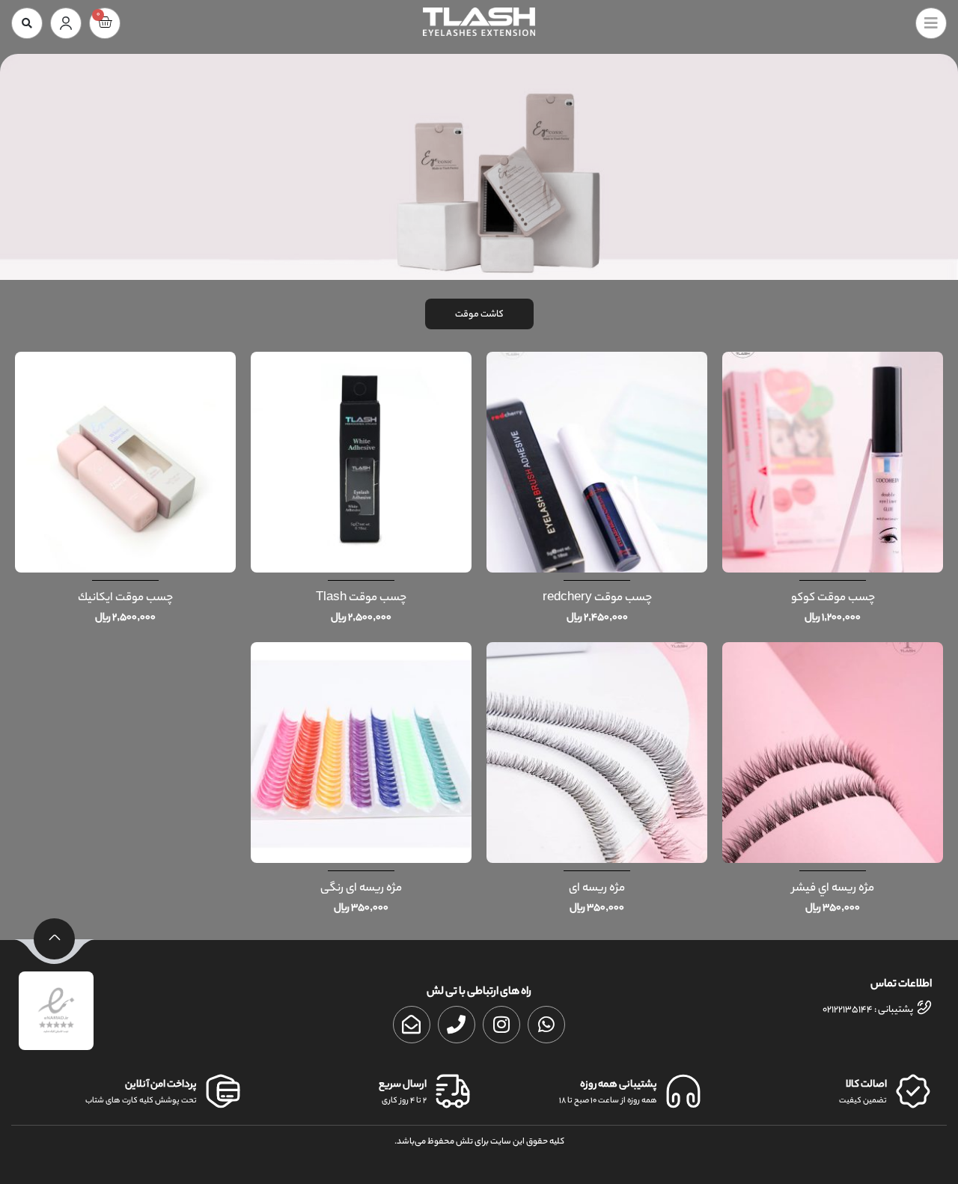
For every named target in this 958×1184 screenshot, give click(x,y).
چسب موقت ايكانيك (125, 598)
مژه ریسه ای (597, 888)
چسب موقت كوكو (833, 598)
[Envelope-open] (411, 1024)
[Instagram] (501, 1024)
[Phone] (456, 1024)
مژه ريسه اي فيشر (833, 888)
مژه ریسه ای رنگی (361, 888)
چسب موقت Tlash (361, 598)
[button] (27, 23)
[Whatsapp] (546, 1024)
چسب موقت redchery (597, 598)
